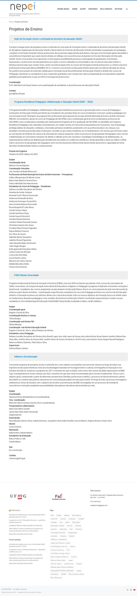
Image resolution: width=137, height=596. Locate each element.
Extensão (63, 529)
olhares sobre (56, 564)
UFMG (63, 574)
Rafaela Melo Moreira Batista (62, 567)
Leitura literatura (57, 550)
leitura (72, 546)
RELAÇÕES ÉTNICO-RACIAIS (62, 571)
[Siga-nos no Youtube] (134, 590)
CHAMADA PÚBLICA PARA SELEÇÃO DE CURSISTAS (25, 525)
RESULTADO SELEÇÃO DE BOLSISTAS (21, 534)
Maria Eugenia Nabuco (59, 557)
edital (67, 522)
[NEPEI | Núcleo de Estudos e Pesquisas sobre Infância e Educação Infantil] (22, 6)
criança (63, 519)
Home (11, 22)
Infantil (71, 536)
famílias (79, 529)
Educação (76, 522)
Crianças (72, 519)
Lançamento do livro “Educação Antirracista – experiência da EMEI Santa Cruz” (27, 521)
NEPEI (9, 589)
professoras (69, 564)
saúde (79, 571)
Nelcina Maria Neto (58, 560)
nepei (70, 560)
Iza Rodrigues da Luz (59, 546)
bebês (59, 515)
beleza (66, 515)
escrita (69, 526)
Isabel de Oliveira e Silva (60, 543)
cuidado (54, 522)
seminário (54, 574)
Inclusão (54, 536)
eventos (54, 529)
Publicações (15, 510)
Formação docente (58, 532)
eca (61, 522)
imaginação (72, 532)
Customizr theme (35, 592)
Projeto (79, 564)
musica (74, 557)
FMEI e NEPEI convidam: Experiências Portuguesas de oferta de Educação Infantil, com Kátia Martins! (26, 530)
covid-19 (54, 519)
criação (81, 519)
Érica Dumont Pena (76, 574)
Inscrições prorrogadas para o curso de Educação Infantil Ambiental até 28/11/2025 (27, 516)
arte (52, 515)
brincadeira (76, 515)
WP (15, 592)
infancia (63, 536)
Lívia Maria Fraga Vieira (60, 553)
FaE (71, 529)
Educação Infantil (57, 526)
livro (68, 550)
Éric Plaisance (56, 577)
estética (78, 526)
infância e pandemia (58, 539)
